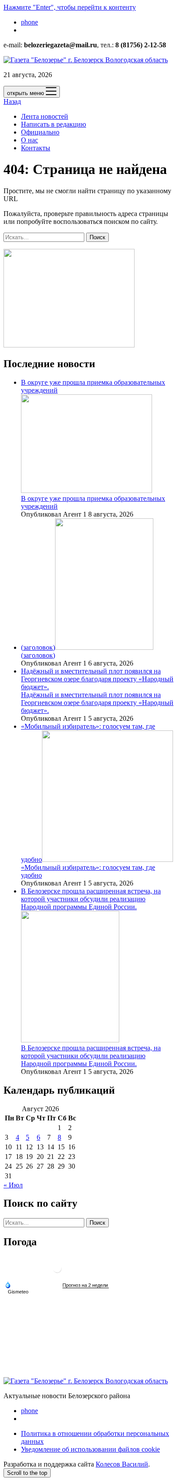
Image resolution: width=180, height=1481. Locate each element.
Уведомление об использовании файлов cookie (90, 1449)
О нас (29, 140)
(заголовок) (38, 647)
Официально (40, 132)
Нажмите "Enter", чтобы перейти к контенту (69, 7)
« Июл (13, 1185)
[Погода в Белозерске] (57, 1271)
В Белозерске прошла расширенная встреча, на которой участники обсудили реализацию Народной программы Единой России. (91, 1055)
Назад (12, 101)
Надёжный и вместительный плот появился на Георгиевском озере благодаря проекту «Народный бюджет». (97, 679)
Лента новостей (44, 116)
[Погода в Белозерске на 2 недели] (85, 1285)
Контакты (35, 148)
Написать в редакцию (53, 124)
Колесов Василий (122, 1464)
